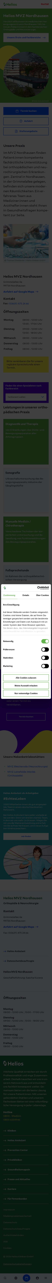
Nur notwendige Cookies (26, 693)
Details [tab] (26, 595)
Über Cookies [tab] (42, 595)
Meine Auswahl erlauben (26, 685)
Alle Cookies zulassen (26, 678)
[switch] (45, 649)
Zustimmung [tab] (9, 595)
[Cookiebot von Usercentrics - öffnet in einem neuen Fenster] (37, 588)
